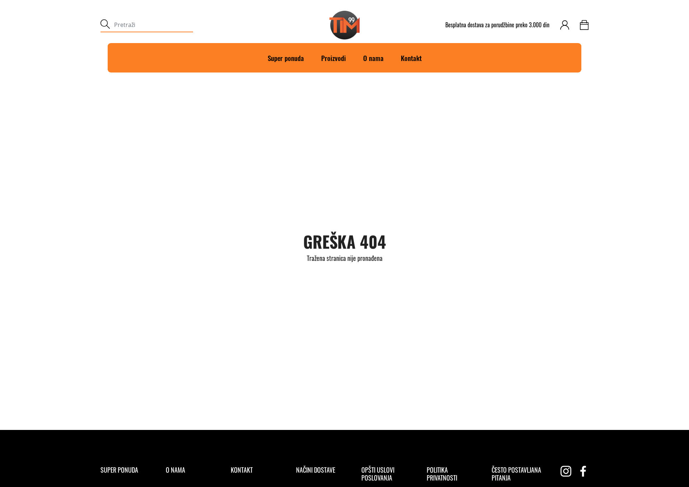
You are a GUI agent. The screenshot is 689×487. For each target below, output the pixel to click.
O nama (373, 58)
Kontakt (411, 58)
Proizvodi (333, 58)
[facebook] (583, 471)
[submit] (105, 25)
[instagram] (566, 471)
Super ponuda (286, 58)
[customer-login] (564, 25)
